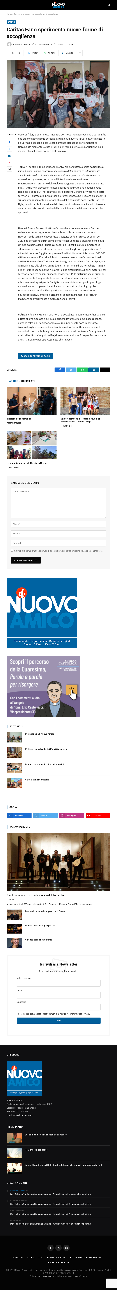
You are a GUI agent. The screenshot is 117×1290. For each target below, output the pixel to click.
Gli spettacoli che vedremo (38, 940)
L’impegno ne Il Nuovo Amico (39, 734)
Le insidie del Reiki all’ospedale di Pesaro (46, 1134)
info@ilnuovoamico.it (23, 1115)
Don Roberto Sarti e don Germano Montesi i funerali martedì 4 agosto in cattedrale (50, 1194)
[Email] (9, 169)
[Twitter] (9, 148)
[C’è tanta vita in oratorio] (14, 783)
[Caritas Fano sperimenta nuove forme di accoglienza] (58, 94)
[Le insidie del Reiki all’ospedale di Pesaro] (14, 1138)
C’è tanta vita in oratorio (37, 779)
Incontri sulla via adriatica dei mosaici (44, 764)
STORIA (31, 1258)
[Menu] (9, 5)
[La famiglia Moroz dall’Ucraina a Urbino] (32, 445)
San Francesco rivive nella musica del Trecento (35, 895)
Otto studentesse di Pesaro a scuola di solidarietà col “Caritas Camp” (80, 420)
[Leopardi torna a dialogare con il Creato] (14, 915)
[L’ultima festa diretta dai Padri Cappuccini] (14, 752)
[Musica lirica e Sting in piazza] (14, 929)
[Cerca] (108, 5)
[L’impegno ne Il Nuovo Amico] (14, 737)
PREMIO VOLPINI (56, 1258)
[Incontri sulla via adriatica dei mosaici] (14, 768)
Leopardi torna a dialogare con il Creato (45, 911)
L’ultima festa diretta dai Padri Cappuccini (46, 749)
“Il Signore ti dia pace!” (36, 1150)
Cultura (10, 900)
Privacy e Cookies (58, 1262)
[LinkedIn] (9, 155)
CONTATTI (17, 1258)
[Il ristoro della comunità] (32, 401)
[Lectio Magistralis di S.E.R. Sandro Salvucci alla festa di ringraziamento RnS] (14, 1168)
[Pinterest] (9, 162)
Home (9, 14)
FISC (41, 1258)
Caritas (11, 22)
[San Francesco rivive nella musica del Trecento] (58, 862)
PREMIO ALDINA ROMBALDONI (85, 1258)
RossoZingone (80, 1276)
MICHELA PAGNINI (22, 44)
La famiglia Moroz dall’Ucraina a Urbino (27, 463)
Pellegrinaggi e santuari (41, 1276)
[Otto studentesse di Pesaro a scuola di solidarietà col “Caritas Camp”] (85, 401)
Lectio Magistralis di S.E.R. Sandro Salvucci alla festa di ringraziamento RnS (63, 1165)
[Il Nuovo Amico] (58, 5)
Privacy (86, 1014)
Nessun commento (43, 44)
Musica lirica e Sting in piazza (40, 925)
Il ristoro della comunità (19, 419)
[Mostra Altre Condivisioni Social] (80, 53)
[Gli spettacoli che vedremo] (14, 943)
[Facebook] (9, 142)
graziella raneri (18, 1191)
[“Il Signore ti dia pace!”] (14, 1153)
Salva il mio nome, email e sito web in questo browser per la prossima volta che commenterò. (58, 551)
